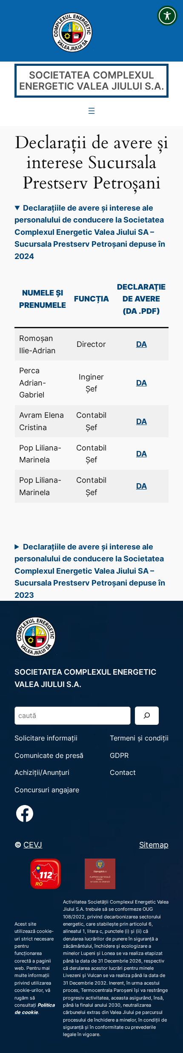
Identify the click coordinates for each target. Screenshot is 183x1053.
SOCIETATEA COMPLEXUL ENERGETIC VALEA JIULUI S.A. (91, 81)
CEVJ (32, 844)
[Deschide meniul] (91, 111)
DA (141, 382)
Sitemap (154, 844)
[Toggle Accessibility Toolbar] (167, 15)
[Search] (147, 716)
